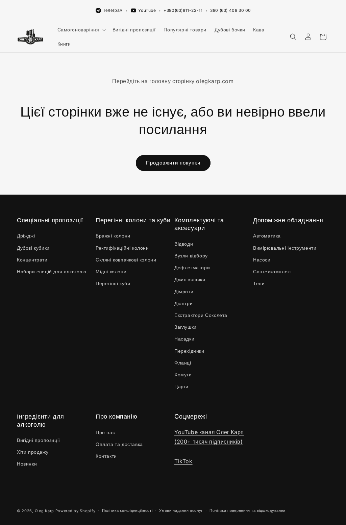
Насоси (262, 259)
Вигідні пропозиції (38, 440)
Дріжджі (26, 236)
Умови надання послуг (181, 510)
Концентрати (32, 259)
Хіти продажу (32, 452)
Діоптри (183, 303)
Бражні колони (113, 236)
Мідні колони (111, 271)
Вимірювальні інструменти (284, 248)
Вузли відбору (191, 255)
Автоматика (267, 236)
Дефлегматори (192, 267)
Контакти (106, 456)
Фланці (182, 363)
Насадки (184, 339)
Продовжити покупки (173, 162)
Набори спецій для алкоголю (51, 271)
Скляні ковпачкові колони (126, 259)
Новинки (27, 464)
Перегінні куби (113, 283)
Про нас (105, 432)
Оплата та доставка (119, 444)
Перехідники (189, 351)
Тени (259, 283)
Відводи (183, 244)
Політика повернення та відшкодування (247, 510)
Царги (181, 386)
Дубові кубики (33, 248)
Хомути (183, 374)
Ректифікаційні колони (122, 248)
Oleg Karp (44, 510)
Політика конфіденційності (127, 510)
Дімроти (183, 291)
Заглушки (185, 327)
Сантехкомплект (272, 271)
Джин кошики (189, 279)
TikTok (183, 461)
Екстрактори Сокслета (200, 315)
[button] (80, 30)
